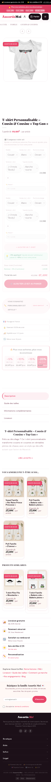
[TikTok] (25, 731)
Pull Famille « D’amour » (11, 545)
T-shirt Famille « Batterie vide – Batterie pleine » (36, 595)
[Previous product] (28, 31)
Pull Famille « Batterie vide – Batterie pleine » (36, 502)
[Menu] (45, 16)
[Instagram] (21, 731)
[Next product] (22, 31)
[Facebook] (30, 731)
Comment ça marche (38, 673)
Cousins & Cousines (29, 24)
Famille (13, 24)
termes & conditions (22, 707)
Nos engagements (12, 676)
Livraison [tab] (8, 418)
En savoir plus (13, 658)
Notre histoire (30, 669)
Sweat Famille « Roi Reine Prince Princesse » (14, 502)
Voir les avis (12, 649)
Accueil (3, 24)
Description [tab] (10, 396)
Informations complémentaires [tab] (17, 411)
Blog (24, 676)
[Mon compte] (25, 17)
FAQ (40, 669)
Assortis (11, 17)
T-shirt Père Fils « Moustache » (13, 594)
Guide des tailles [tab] (11, 403)
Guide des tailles (19, 673)
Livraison (7, 673)
